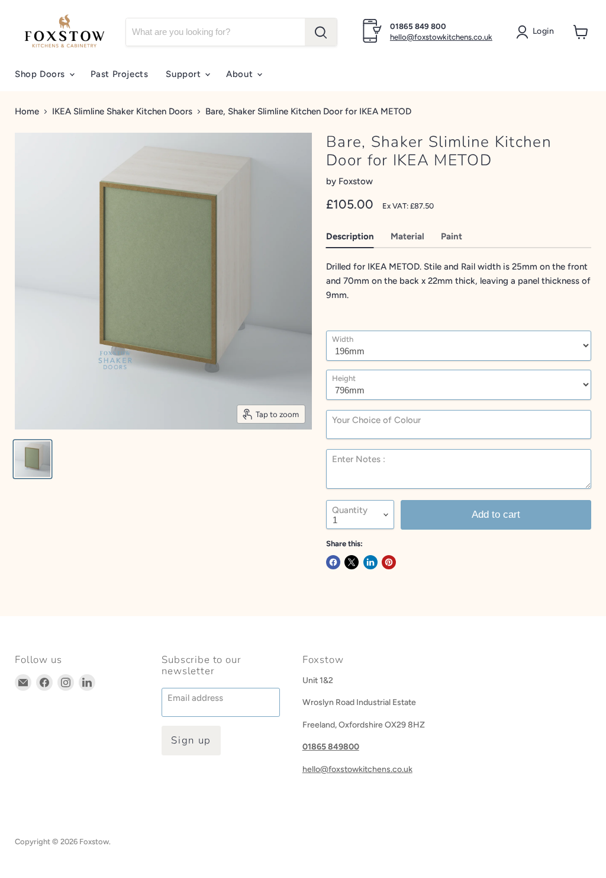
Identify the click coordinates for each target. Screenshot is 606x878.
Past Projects (120, 74)
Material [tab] (407, 236)
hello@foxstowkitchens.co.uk (441, 37)
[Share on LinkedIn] (370, 562)
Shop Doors (41, 74)
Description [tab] (350, 236)
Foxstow (356, 181)
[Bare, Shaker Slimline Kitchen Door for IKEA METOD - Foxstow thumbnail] (32, 459)
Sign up (191, 740)
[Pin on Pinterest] (389, 562)
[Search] (321, 32)
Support (185, 74)
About (241, 74)
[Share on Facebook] (333, 562)
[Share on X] (351, 562)
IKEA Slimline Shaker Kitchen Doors (122, 112)
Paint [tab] (451, 236)
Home (27, 112)
